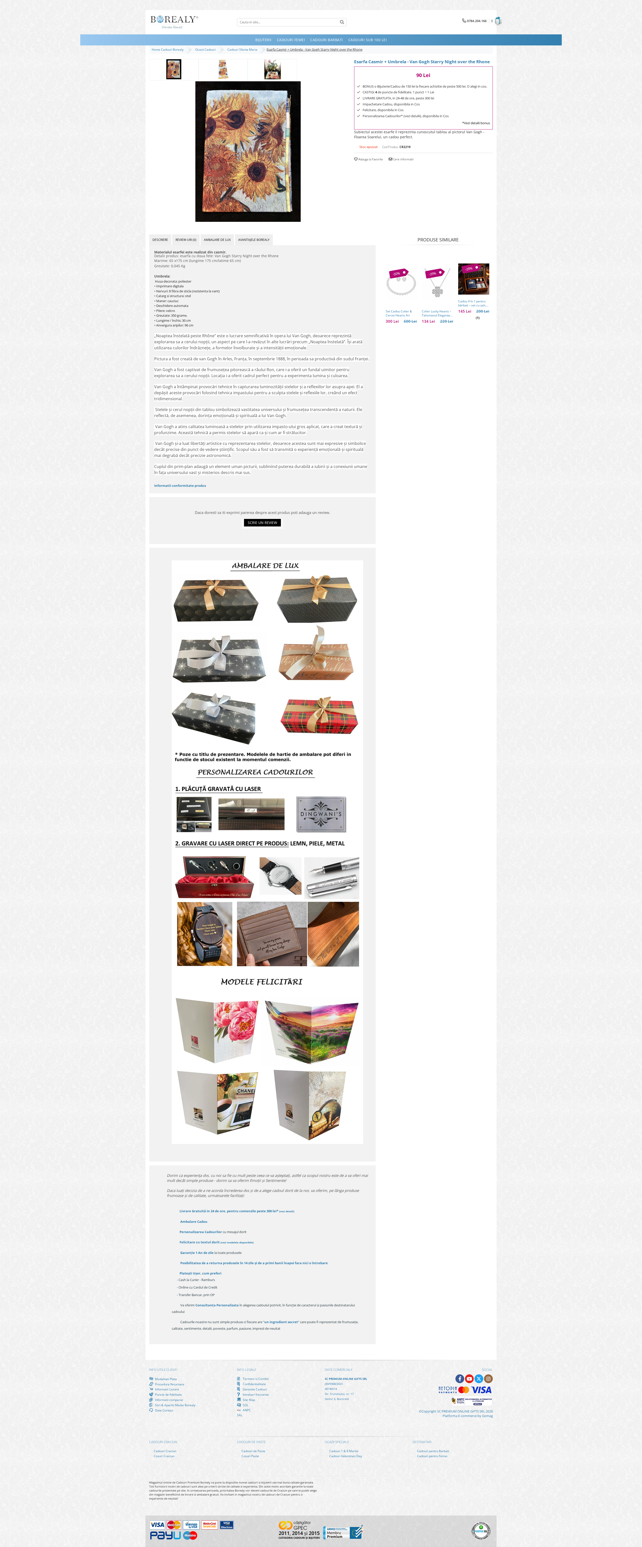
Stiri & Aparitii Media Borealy (174, 1405)
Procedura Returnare (169, 1384)
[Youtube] (469, 1378)
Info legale (246, 1369)
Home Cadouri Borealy (168, 49)
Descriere (160, 240)
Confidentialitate (254, 1384)
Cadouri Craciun (164, 1451)
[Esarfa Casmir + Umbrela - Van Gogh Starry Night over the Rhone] (248, 151)
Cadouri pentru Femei (431, 1456)
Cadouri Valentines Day (345, 1456)
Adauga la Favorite (370, 159)
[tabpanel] (248, 151)
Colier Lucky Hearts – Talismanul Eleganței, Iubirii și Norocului (437, 313)
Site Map (248, 1400)
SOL (245, 1405)
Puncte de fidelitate (168, 1394)
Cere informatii (403, 159)
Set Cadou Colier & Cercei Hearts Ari (399, 313)
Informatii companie (168, 1400)
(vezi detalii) (286, 1211)
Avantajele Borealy (254, 240)
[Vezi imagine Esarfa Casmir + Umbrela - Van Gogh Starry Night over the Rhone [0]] (173, 69)
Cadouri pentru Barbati (432, 1451)
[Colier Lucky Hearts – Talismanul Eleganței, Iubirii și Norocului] (437, 284)
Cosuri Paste (250, 1456)
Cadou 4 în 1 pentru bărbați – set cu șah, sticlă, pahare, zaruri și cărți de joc (472, 303)
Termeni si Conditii (255, 1379)
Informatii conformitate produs (180, 485)
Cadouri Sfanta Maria (243, 49)
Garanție (197, 1252)
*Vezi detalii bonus (476, 123)
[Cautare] (342, 22)
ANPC (246, 1410)
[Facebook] (459, 1378)
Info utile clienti (163, 1369)
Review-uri (186, 240)
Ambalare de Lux (217, 240)
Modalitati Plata (165, 1379)
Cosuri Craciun (163, 1456)
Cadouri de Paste (253, 1451)
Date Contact (163, 1410)
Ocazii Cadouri (206, 49)
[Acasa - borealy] (174, 22)
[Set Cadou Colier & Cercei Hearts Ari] (401, 284)
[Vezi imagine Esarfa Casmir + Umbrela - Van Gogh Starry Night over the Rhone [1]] (223, 69)
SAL (239, 1415)
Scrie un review (262, 522)
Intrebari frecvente (255, 1394)
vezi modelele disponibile (237, 1242)
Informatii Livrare (166, 1389)
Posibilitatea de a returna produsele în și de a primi (254, 1263)
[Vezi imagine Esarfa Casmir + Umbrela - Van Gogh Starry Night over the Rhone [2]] (272, 69)
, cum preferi (200, 1273)
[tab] (160, 239)
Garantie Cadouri (254, 1389)
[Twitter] (478, 1378)
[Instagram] (488, 1378)
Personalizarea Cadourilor (201, 1232)
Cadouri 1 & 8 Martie (343, 1451)
